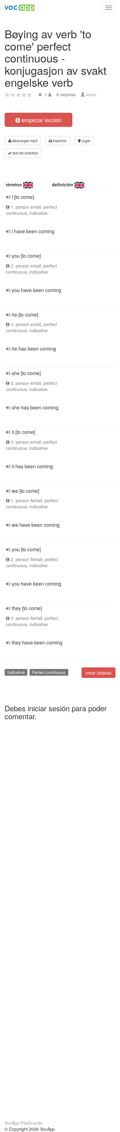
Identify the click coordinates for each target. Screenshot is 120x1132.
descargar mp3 (24, 140)
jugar (85, 140)
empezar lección (41, 120)
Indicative (16, 672)
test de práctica (25, 152)
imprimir (59, 140)
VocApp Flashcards (23, 1123)
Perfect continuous (49, 672)
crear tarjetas (98, 673)
